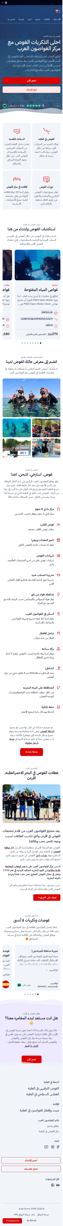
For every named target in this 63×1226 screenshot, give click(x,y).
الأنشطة (56, 19)
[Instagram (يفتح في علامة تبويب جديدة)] (52, 1146)
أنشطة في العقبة (51, 1082)
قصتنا (21, 19)
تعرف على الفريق (48, 897)
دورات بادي (41, 855)
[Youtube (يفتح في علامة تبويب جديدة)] (46, 1146)
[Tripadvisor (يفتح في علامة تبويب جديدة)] (57, 1185)
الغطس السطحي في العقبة (42, 1094)
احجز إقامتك (31, 1160)
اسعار (37, 19)
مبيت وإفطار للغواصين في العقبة (39, 1110)
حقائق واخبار (53, 1126)
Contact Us (13, 1220)
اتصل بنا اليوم (31, 1046)
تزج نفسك (31, 90)
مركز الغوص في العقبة (49, 1131)
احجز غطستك (31, 1169)
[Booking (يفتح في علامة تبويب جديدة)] (52, 1185)
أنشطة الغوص (47, 731)
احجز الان (31, 81)
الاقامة (47, 19)
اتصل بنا (11, 19)
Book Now (32, 752)
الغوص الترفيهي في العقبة (43, 1088)
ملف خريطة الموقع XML (24, 1214)
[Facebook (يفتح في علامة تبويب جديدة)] (57, 1146)
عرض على (25, 985)
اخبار (30, 19)
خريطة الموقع (43, 1214)
